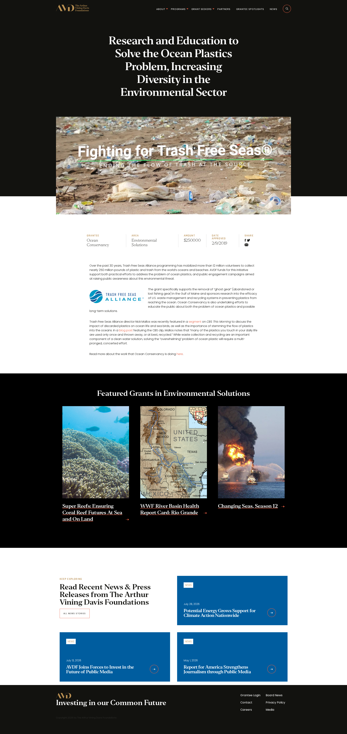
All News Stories (74, 613)
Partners (223, 9)
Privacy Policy (275, 702)
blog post (126, 330)
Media (270, 710)
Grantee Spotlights (250, 9)
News (273, 9)
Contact (246, 702)
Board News (274, 695)
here (180, 354)
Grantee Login (250, 695)
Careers (246, 710)
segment (195, 322)
